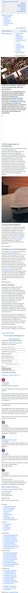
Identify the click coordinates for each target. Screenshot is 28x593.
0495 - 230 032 (15, 1)
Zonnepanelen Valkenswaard (11, 546)
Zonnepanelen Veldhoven (10, 545)
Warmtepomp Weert (9, 561)
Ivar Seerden (5, 425)
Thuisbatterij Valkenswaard (11, 582)
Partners (23, 8)
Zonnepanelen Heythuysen (11, 541)
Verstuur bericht (6, 368)
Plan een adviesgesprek (8, 333)
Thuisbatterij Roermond (10, 575)
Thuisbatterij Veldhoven (10, 580)
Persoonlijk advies (20, 28)
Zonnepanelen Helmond (10, 537)
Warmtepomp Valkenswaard (11, 564)
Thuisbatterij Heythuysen (10, 577)
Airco (5, 530)
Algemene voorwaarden (10, 588)
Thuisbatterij (7, 21)
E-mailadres (5, 351)
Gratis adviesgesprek (20, 55)
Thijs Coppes (5, 453)
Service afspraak (21, 11)
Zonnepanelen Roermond (10, 540)
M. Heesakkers (5, 382)
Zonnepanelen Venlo (9, 548)
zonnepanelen (16, 100)
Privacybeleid (7, 589)
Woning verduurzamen (10, 506)
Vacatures (22, 9)
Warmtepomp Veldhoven (10, 562)
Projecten (22, 3)
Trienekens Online (13, 592)
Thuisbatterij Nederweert (10, 570)
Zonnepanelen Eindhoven (10, 538)
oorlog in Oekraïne (17, 238)
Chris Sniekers (5, 472)
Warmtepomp (7, 20)
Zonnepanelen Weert (9, 543)
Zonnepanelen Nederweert (11, 535)
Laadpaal (6, 18)
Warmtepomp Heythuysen (10, 559)
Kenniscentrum (21, 6)
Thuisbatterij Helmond (9, 572)
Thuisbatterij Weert (9, 578)
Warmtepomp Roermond (10, 557)
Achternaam (5, 349)
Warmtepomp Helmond (10, 554)
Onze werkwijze (21, 4)
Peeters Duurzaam (8, 23)
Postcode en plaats (7, 360)
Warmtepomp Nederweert (10, 553)
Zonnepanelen (7, 16)
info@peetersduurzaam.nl (8, 1)
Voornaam (5, 347)
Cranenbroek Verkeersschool (9, 440)
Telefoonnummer (6, 353)
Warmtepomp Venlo (9, 566)
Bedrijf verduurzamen (9, 508)
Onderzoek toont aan (7, 269)
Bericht (4, 367)
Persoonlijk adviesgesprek (10, 519)
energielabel (14, 255)
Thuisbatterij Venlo (9, 583)
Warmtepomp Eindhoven (10, 556)
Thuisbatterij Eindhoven (10, 573)
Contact (6, 25)
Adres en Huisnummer (8, 357)
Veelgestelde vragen (9, 518)
